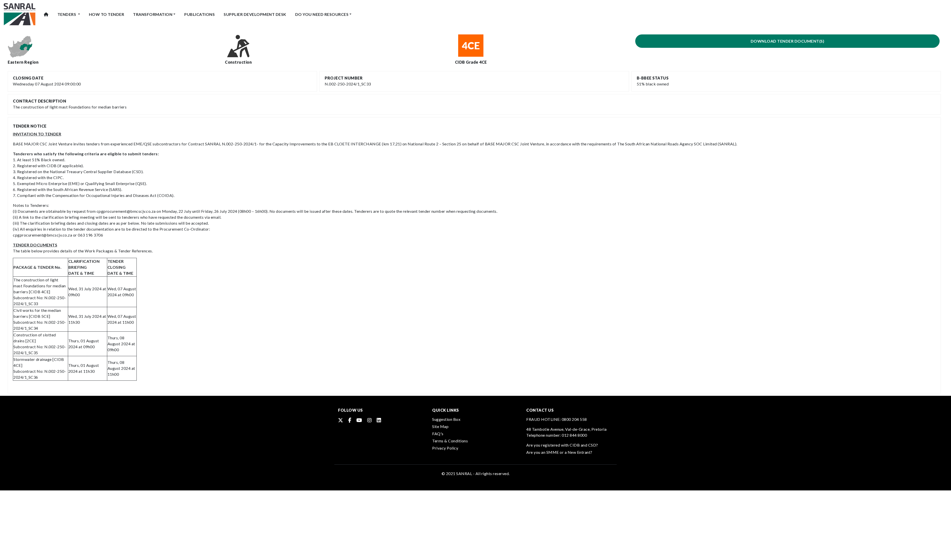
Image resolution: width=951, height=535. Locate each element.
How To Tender (106, 14)
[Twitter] (340, 420)
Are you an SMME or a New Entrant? (559, 452)
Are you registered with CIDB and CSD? (562, 445)
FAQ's (438, 433)
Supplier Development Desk (255, 14)
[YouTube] (359, 420)
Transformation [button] (152, 14)
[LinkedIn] (379, 420)
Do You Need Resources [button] (322, 14)
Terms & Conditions (450, 440)
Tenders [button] (67, 14)
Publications (199, 14)
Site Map (440, 426)
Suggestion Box (446, 419)
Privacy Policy (445, 448)
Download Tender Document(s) (787, 41)
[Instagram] (369, 420)
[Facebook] (350, 420)
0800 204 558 (574, 419)
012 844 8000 (574, 435)
